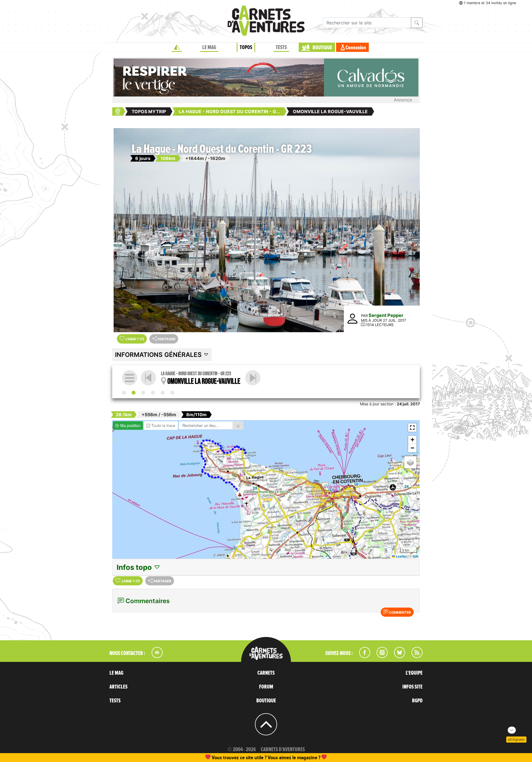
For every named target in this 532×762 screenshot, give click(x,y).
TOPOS (246, 47)
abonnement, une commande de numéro (223, 757)
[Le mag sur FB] (362, 656)
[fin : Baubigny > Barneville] (172, 393)
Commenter (399, 612)
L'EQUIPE (414, 673)
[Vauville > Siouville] (252, 377)
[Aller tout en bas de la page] (512, 730)
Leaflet (401, 556)
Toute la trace (162, 425)
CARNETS (266, 673)
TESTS (281, 47)
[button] (239, 495)
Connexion (356, 47)
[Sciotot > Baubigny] (163, 393)
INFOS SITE (412, 687)
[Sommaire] (129, 377)
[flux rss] (414, 656)
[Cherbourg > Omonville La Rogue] (124, 393)
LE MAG (209, 47)
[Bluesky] (396, 656)
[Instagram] (379, 656)
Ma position (129, 425)
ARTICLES (118, 687)
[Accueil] (177, 47)
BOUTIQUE (322, 47)
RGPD (417, 700)
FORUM (266, 687)
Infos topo (135, 567)
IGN (415, 556)
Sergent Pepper (386, 315)
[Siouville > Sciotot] (153, 393)
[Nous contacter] (154, 656)
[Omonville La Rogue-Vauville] (133, 393)
